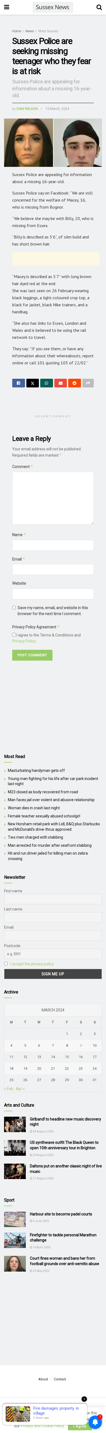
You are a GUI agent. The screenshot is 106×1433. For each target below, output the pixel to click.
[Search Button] (99, 7)
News (30, 31)
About (43, 1379)
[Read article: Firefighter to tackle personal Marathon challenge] (15, 1240)
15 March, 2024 (57, 109)
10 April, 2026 (41, 1247)
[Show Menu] (6, 7)
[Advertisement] (55, 258)
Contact (60, 1379)
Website (19, 583)
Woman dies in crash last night (34, 808)
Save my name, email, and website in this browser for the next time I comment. (53, 611)
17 (94, 1057)
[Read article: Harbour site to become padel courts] (15, 1219)
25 (11, 1080)
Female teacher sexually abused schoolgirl (44, 816)
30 (81, 1080)
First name (13, 891)
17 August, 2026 (43, 1178)
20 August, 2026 (43, 1155)
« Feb (8, 1089)
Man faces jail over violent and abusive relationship (51, 800)
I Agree (79, 1426)
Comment (22, 466)
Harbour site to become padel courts (61, 1214)
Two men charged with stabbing (35, 837)
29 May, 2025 (40, 1270)
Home (16, 31)
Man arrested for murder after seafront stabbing (50, 845)
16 (81, 1057)
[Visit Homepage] (53, 7)
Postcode (12, 946)
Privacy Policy (23, 641)
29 (67, 1080)
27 (39, 1080)
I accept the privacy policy (32, 964)
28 (53, 1080)
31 (94, 1080)
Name (19, 534)
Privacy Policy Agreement (36, 626)
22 (67, 1068)
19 (25, 1068)
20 (39, 1068)
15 (67, 1057)
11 (11, 1057)
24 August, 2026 (43, 1131)
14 (53, 1057)
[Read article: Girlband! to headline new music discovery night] (15, 1124)
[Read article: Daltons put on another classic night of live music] (15, 1171)
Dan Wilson (27, 109)
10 (94, 1045)
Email (18, 559)
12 (25, 1057)
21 (53, 1068)
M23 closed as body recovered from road (43, 792)
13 (39, 1057)
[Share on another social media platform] (88, 383)
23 (81, 1068)
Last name (13, 909)
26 (25, 1080)
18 (11, 1068)
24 (94, 1068)
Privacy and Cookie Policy (42, 1426)
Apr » (20, 1089)
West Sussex (48, 31)
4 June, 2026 (40, 1220)
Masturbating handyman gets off (36, 770)
